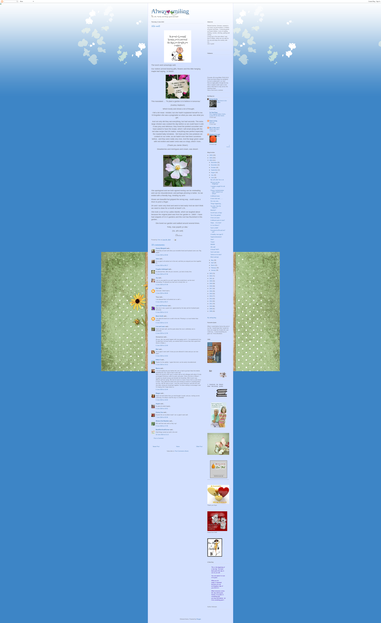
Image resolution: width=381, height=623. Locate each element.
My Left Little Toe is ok (217, 180)
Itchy (218, 136)
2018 (211, 286)
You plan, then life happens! (216, 206)
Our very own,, (215, 201)
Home (178, 446)
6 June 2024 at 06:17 (162, 265)
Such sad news (215, 252)
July (212, 175)
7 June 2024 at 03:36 (162, 417)
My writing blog (211, 317)
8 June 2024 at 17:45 (162, 426)
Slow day (211, 122)
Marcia (158, 368)
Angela (158, 403)
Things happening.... (216, 203)
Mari (157, 349)
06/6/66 (213, 244)
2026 (211, 155)
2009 (211, 308)
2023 (211, 273)
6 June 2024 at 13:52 (162, 356)
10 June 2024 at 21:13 (162, 434)
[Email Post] (175, 240)
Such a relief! (214, 228)
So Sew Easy (213, 112)
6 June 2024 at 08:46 (162, 293)
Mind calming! (215, 257)
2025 (211, 158)
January (213, 270)
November (214, 165)
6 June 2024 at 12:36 (162, 333)
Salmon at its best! (216, 254)
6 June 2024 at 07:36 (162, 274)
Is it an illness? (215, 225)
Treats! (213, 242)
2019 (211, 283)
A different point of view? (218, 220)
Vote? (212, 239)
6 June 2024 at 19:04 (162, 400)
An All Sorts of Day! (216, 212)
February (213, 268)
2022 (211, 276)
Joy (157, 278)
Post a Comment (159, 438)
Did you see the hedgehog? (215, 183)
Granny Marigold (161, 248)
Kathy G (158, 359)
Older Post (199, 446)
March (213, 265)
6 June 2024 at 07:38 (162, 284)
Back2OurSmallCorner (162, 429)
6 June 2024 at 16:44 (162, 389)
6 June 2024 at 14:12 (162, 364)
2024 (211, 160)
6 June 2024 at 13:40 (162, 345)
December (214, 162)
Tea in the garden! (216, 215)
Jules (157, 258)
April (212, 262)
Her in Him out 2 (214, 127)
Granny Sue (159, 412)
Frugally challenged (162, 269)
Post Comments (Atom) (181, 451)
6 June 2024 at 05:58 (162, 255)
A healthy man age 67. (217, 234)
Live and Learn (160, 326)
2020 (211, 281)
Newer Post (156, 446)
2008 (211, 311)
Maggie (158, 393)
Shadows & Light (214, 134)
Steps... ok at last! (216, 223)
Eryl (157, 288)
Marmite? (213, 210)
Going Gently (213, 99)
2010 (211, 306)
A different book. (215, 196)
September (214, 170)
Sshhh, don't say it (214, 129)
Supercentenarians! (216, 237)
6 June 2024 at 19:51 (162, 408)
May (212, 260)
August (213, 172)
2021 (211, 278)
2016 (211, 291)
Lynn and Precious (161, 305)
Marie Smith (159, 316)
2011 (211, 303)
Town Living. (213, 121)
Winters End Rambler (162, 421)
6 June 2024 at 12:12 (162, 312)
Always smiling (170, 11)
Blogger (199, 619)
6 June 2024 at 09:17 (162, 302)
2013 (211, 298)
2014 (211, 296)
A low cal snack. (215, 217)
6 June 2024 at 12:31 (162, 322)
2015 (211, 293)
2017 (211, 288)
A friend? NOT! (215, 249)
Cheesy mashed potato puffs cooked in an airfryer (217, 192)
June (212, 177)
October (213, 167)
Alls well (213, 247)
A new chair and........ (217, 198)
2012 (211, 301)
